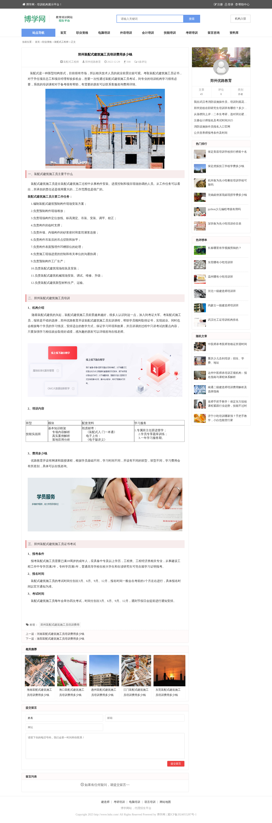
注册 (220, 4)
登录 (230, 4)
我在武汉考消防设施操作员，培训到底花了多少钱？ (221, 101)
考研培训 (192, 32)
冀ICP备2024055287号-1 (182, 814)
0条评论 (142, 61)
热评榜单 (201, 239)
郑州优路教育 (93, 61)
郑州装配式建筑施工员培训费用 (59, 624)
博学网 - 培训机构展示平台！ (44, 4)
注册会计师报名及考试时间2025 (213, 120)
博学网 (161, 814)
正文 (73, 42)
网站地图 (165, 801)
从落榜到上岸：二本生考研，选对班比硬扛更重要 (221, 114)
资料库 (234, 32)
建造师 (105, 801)
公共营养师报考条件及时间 (210, 132)
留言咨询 (214, 32)
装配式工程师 (61, 42)
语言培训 (150, 801)
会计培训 (148, 32)
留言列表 (31, 776)
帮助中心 (243, 4)
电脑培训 (104, 32)
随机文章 (201, 336)
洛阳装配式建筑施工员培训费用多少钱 (60, 638)
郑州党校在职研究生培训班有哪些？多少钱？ (221, 108)
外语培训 (126, 32)
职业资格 (82, 32)
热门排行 (201, 143)
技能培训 (170, 32)
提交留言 (176, 763)
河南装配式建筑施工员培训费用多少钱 (60, 633)
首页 (63, 32)
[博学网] (79, 19)
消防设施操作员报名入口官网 (212, 126)
